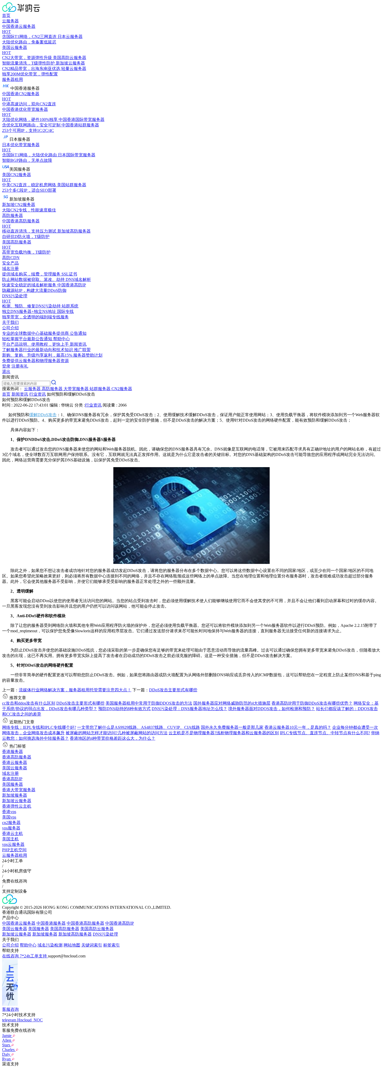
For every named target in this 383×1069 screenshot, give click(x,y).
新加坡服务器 (14, 795)
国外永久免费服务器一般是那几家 (232, 727)
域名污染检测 (50, 945)
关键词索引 (91, 945)
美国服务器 (12, 784)
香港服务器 (12, 751)
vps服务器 (11, 828)
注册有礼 (19, 366)
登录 (6, 366)
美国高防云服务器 (97, 928)
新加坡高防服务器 (75, 934)
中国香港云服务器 (18, 923)
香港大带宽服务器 (18, 790)
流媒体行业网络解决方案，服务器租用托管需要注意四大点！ (75, 690)
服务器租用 (12, 79)
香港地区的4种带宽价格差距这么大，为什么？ (112, 738)
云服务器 (10, 21)
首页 (6, 15)
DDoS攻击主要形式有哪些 (173, 690)
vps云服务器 (13, 844)
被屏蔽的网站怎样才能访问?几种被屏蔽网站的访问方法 (117, 733)
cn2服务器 (11, 822)
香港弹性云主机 (16, 806)
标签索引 (111, 945)
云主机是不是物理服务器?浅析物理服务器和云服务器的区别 (224, 733)
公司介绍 (10, 945)
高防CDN (11, 257)
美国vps (9, 817)
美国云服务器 (14, 768)
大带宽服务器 (77, 389)
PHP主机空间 (14, 850)
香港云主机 (12, 833)
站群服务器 (101, 389)
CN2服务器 (122, 389)
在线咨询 (11, 956)
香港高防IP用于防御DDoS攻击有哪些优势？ (312, 703)
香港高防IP (12, 779)
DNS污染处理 (105, 934)
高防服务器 (12, 215)
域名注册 (10, 773)
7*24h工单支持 (34, 956)
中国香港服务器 (51, 923)
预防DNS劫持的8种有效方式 (124, 708)
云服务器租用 (14, 855)
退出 (6, 371)
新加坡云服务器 (16, 800)
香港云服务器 (14, 762)
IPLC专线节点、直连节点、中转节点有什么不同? (325, 733)
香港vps (9, 811)
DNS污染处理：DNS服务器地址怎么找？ (189, 708)
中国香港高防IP (119, 923)
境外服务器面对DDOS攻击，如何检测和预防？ (271, 708)
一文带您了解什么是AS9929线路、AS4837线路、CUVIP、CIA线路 (138, 727)
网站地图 (72, 945)
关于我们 (10, 322)
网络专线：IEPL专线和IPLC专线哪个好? (39, 727)
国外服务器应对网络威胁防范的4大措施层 (231, 703)
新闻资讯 (19, 394)
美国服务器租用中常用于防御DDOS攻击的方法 (149, 703)
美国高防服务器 (64, 928)
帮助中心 (28, 945)
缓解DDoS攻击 (43, 415)
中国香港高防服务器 (85, 923)
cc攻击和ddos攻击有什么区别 (28, 703)
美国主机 (10, 839)
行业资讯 (37, 394)
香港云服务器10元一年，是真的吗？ (297, 727)
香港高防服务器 (16, 757)
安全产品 (10, 263)
